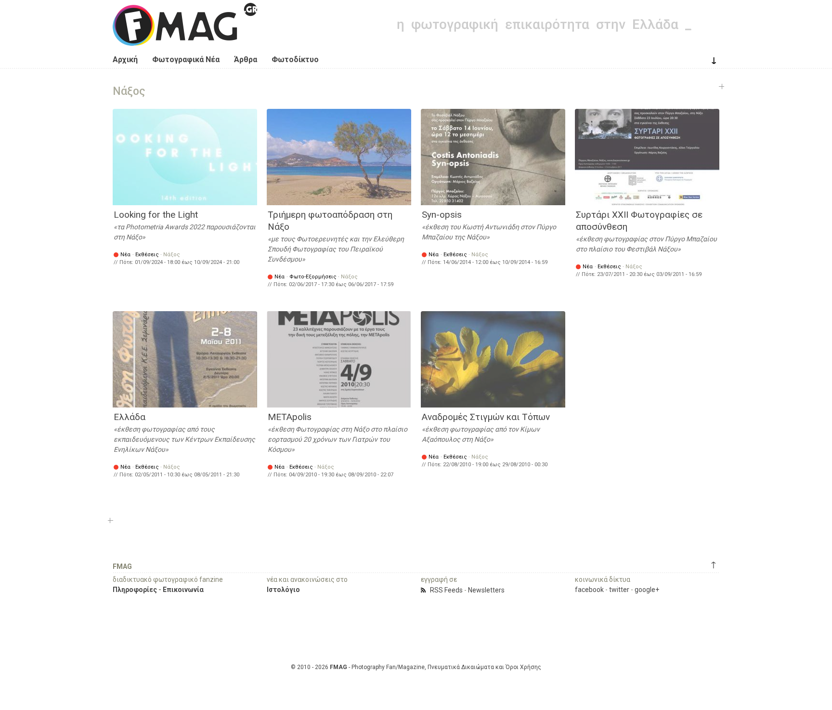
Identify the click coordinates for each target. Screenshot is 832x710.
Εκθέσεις (147, 254)
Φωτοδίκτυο (295, 59)
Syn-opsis (442, 214)
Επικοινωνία (183, 589)
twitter (619, 589)
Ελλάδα (129, 416)
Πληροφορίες (135, 589)
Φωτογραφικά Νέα (186, 59)
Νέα (125, 254)
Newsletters (486, 590)
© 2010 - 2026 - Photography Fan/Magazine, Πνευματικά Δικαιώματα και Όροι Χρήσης (416, 667)
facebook (589, 589)
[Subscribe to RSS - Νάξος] (425, 590)
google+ (647, 589)
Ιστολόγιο (283, 589)
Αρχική (125, 59)
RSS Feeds (446, 590)
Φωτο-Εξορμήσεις (313, 277)
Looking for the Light (156, 214)
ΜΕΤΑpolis (290, 416)
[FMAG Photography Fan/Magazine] (185, 38)
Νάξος (171, 254)
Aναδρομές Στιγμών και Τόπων (486, 416)
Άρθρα (245, 59)
